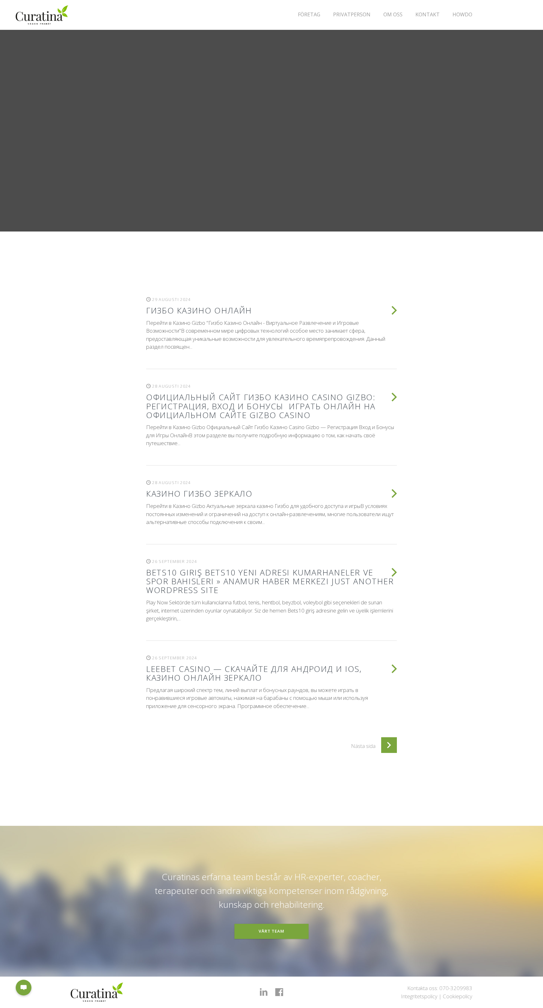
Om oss (393, 14)
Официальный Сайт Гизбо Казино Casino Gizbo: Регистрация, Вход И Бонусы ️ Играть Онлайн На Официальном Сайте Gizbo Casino (261, 406)
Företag (309, 14)
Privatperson (351, 14)
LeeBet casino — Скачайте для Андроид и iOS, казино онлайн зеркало (253, 673)
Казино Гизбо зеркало (199, 493)
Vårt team (271, 931)
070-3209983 (455, 988)
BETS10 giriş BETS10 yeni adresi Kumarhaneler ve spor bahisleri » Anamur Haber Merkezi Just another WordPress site (270, 581)
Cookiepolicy (457, 996)
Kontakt (427, 14)
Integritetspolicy (419, 996)
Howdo (462, 14)
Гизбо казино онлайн (199, 310)
